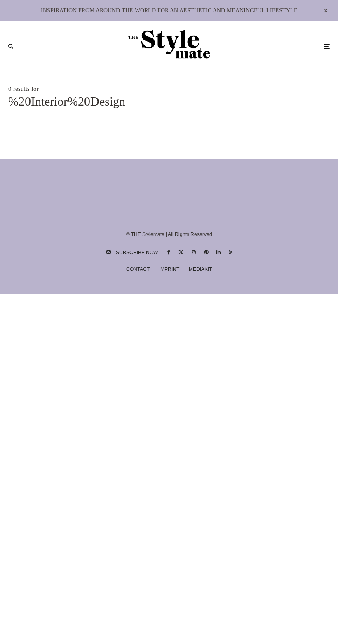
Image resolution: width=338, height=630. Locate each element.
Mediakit (200, 269)
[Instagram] (194, 252)
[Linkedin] (218, 252)
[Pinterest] (206, 252)
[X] (181, 252)
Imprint (169, 269)
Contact (138, 269)
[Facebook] (168, 252)
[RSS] (231, 252)
